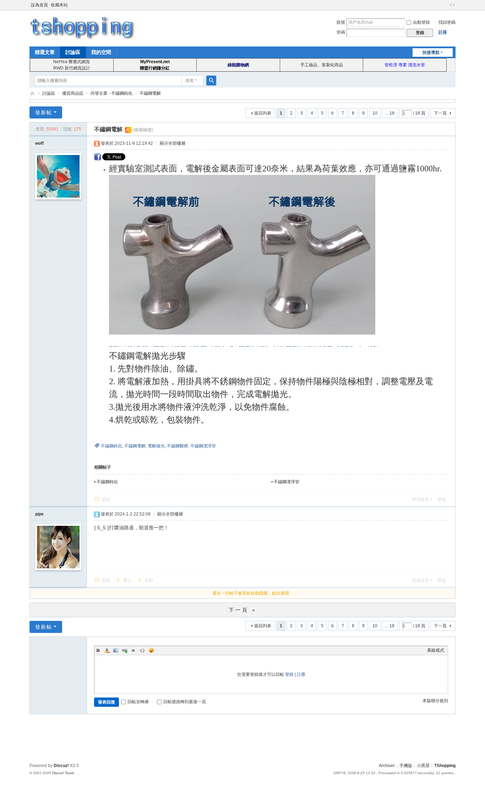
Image (115, 650)
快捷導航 (431, 52)
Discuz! (61, 765)
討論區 (72, 52)
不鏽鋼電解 (150, 93)
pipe (39, 514)
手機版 (405, 765)
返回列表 (262, 113)
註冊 (442, 32)
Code (142, 650)
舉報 (441, 499)
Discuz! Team (63, 773)
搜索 (189, 80)
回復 (106, 499)
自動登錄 (421, 22)
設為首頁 (39, 4)
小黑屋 (423, 765)
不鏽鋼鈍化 (111, 445)
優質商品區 (72, 93)
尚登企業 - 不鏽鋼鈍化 (111, 93)
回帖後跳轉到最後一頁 (184, 701)
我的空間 (101, 52)
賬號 (341, 22)
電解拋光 (156, 445)
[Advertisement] (242, 737)
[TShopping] (82, 27)
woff (39, 143)
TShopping (32, 93)
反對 (149, 580)
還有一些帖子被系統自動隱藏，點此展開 (250, 593)
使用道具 (420, 499)
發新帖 (43, 112)
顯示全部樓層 (172, 143)
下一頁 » (243, 610)
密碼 (341, 32)
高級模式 (435, 650)
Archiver (387, 765)
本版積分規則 (435, 700)
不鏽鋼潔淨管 (203, 445)
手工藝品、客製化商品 (321, 64)
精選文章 (45, 52)
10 (374, 113)
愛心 (127, 580)
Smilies (151, 650)
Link (124, 650)
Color (106, 650)
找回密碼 (447, 22)
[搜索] (211, 81)
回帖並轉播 (138, 701)
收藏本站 (59, 4)
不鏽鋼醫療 (177, 445)
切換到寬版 (452, 5)
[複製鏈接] (143, 129)
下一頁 (440, 113)
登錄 (289, 674)
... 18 (389, 113)
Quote (133, 650)
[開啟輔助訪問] (445, 5)
